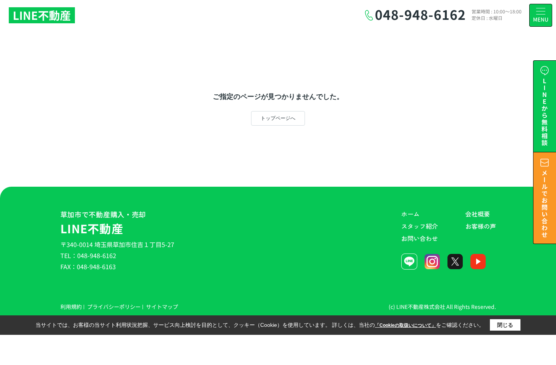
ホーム (410, 214)
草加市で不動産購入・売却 (103, 223)
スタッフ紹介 (419, 226)
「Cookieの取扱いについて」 (405, 325)
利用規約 (71, 306)
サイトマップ (162, 306)
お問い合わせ (419, 238)
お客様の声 (480, 226)
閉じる (505, 325)
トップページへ (278, 118)
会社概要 (477, 214)
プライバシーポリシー (114, 306)
